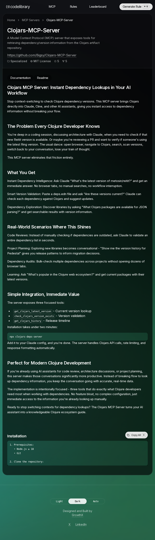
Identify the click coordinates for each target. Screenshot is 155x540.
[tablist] (77, 74)
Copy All (138, 435)
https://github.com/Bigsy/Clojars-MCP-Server (41, 55)
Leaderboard (97, 6)
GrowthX (77, 515)
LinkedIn (81, 524)
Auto (95, 501)
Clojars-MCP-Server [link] (59, 20)
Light (59, 501)
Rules (73, 6)
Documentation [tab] (20, 78)
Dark (77, 501)
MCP (52, 6)
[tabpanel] (77, 254)
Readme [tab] (42, 78)
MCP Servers (31, 20)
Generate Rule (135, 6)
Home (11, 20)
